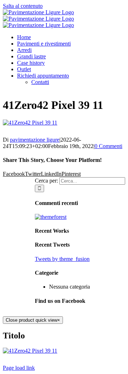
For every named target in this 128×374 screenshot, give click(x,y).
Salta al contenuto (23, 6)
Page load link (19, 368)
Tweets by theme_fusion (62, 259)
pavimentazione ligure (34, 140)
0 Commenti (108, 146)
